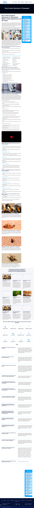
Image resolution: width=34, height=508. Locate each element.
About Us (5, 500)
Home (2, 500)
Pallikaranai (19, 454)
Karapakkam (27, 450)
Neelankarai (19, 453)
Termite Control (25, 19)
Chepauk (28, 449)
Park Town (22, 454)
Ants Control (27, 480)
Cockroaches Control (28, 474)
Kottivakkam (30, 450)
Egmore (31, 449)
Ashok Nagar (22, 449)
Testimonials (12, 500)
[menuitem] (13, 2)
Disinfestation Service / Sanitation (25, 40)
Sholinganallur (27, 455)
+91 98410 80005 (8, 58)
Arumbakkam (19, 449)
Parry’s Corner (24, 454)
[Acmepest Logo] (4, 2)
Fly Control (24, 31)
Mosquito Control (25, 28)
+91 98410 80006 (8, 503)
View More (4, 217)
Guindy (22, 450)
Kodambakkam (19, 451)
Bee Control (24, 37)
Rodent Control (25, 25)
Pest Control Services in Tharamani (17, 8)
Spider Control (28, 483)
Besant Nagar (25, 449)
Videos (16, 500)
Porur (29, 454)
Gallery (19, 500)
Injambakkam (24, 450)
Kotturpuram (24, 451)
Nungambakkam (22, 453)
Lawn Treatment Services (29, 492)
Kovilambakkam (28, 451)
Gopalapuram (19, 450)
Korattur (22, 451)
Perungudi (28, 454)
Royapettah (21, 455)
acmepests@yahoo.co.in (4, 504)
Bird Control (27, 486)
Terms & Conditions (29, 500)
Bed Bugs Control (25, 22)
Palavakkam (26, 453)
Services (8, 500)
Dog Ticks (27, 489)
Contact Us (16, 501)
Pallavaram (29, 453)
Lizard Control (25, 34)
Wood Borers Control (28, 477)
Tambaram (30, 455)
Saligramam (24, 455)
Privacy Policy (23, 500)
